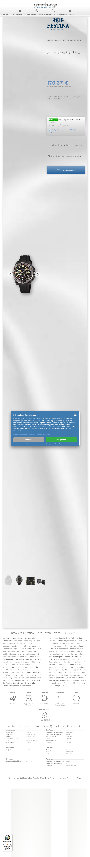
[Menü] (11, 835)
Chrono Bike (54, 14)
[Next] (37, 274)
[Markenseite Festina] (58, 30)
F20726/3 (68, 14)
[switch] (7, 848)
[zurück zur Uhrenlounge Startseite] (45, 4)
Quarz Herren (37, 14)
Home (8, 14)
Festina (22, 14)
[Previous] (10, 274)
